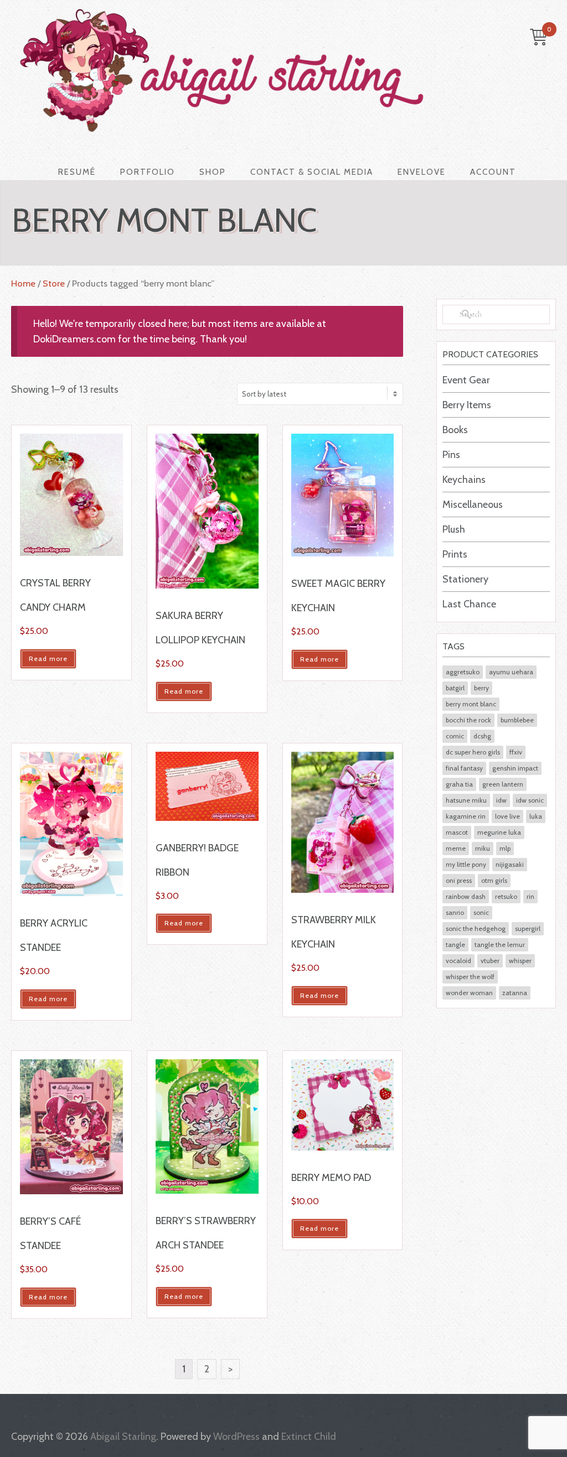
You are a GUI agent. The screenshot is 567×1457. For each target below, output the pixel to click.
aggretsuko (463, 672)
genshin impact (515, 768)
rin (530, 896)
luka (535, 816)
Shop (212, 172)
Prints (454, 554)
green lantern (502, 784)
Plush (453, 529)
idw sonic (530, 800)
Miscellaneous (472, 504)
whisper (520, 960)
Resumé (77, 172)
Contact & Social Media (311, 172)
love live (507, 816)
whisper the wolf (470, 976)
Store (54, 283)
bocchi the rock (468, 720)
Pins (451, 455)
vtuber (490, 960)
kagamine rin (466, 816)
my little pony (466, 864)
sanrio (455, 912)
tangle (455, 944)
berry (481, 688)
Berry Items (466, 405)
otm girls (494, 880)
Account (493, 172)
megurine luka (499, 832)
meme (456, 848)
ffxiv (515, 752)
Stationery (465, 579)
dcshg (482, 736)
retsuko (506, 896)
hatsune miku (466, 800)
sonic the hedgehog (476, 928)
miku (482, 848)
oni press (459, 880)
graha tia (459, 784)
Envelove (422, 172)
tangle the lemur (500, 944)
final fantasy (464, 768)
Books (455, 430)
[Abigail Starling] (275, 70)
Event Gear (466, 380)
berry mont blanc (471, 704)
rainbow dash (466, 896)
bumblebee (517, 720)
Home (23, 283)
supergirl (527, 928)
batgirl (455, 688)
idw (501, 800)
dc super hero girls (473, 752)
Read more (48, 658)
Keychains (464, 479)
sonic (481, 912)
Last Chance (469, 604)
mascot (457, 832)
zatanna (514, 992)
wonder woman (469, 992)
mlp (505, 848)
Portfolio (147, 172)
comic (455, 736)
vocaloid (458, 960)
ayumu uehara (511, 672)
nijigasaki (510, 864)
